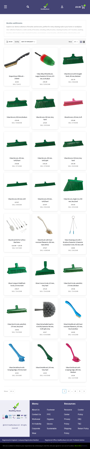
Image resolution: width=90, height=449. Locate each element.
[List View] (84, 42)
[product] (17, 60)
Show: (70, 42)
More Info (78, 445)
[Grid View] (81, 42)
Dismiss (84, 445)
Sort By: (17, 42)
